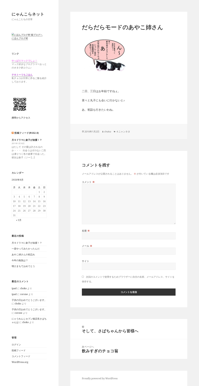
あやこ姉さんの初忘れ (23, 254)
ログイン (16, 344)
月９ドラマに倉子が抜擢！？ (27, 139)
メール (87, 245)
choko (23, 288)
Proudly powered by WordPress (100, 378)
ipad (14, 288)
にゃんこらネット (28, 14)
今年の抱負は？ (20, 260)
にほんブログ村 (20, 38)
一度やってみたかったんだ (26, 248)
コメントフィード (21, 356)
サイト (85, 261)
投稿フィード (19, 350)
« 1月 (18, 220)
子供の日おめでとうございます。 (29, 300)
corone (24, 294)
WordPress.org (20, 362)
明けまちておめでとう (23, 266)
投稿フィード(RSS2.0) (26, 132)
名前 (86, 230)
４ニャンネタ (123, 131)
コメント (88, 182)
